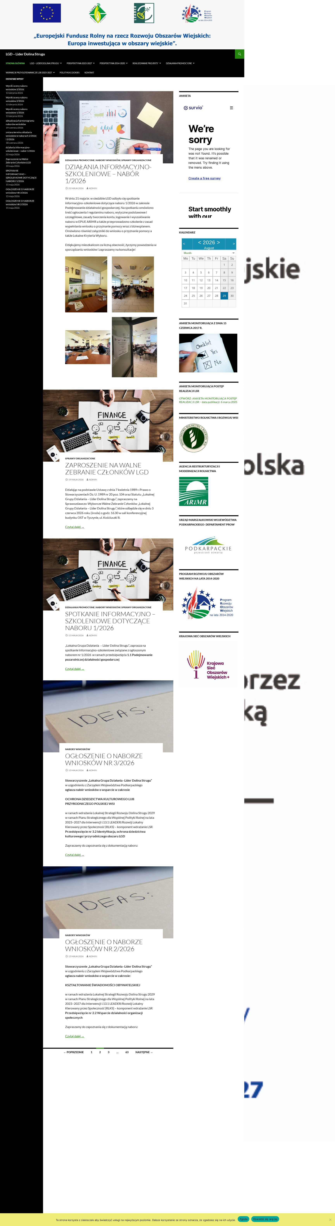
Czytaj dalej (74, 527)
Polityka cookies (69, 72)
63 (127, 1052)
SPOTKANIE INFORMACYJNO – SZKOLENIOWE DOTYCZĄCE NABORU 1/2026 (110, 621)
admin (93, 188)
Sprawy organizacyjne (136, 160)
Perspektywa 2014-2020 (112, 63)
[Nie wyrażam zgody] (330, 1220)
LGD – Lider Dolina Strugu (25, 54)
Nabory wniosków (108, 160)
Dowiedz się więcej (265, 1219)
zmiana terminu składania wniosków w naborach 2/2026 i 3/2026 (21, 136)
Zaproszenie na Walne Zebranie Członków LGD (107, 468)
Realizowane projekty (145, 63)
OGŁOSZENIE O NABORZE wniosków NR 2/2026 (104, 945)
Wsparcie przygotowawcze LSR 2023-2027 (29, 72)
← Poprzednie (73, 1052)
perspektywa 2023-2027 (79, 63)
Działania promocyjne (179, 63)
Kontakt (89, 72)
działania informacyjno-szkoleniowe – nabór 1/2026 (108, 174)
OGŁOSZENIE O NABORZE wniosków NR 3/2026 (104, 759)
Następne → (144, 1052)
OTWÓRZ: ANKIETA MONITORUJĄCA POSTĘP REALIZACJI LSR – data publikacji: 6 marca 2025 (208, 400)
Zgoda (243, 1219)
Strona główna (15, 63)
